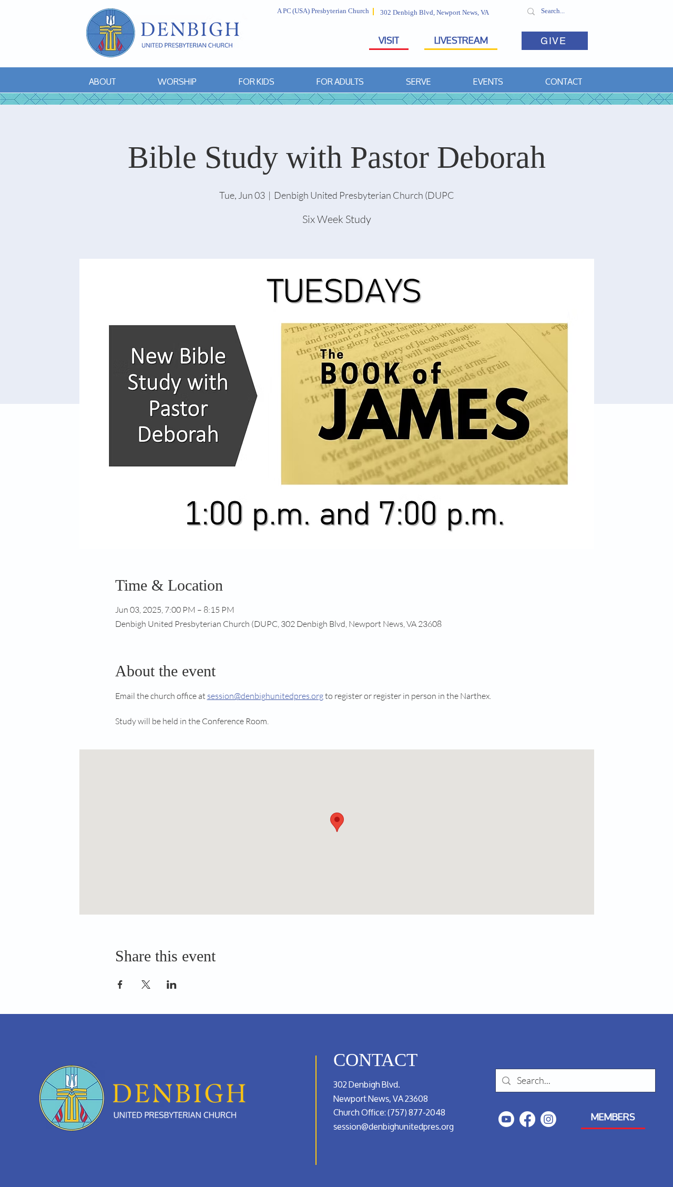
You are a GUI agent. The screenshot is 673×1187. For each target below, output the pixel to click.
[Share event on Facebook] (120, 984)
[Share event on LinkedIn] (172, 984)
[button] (102, 81)
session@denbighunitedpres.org (393, 1126)
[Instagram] (548, 1119)
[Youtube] (506, 1119)
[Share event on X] (146, 984)
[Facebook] (527, 1119)
